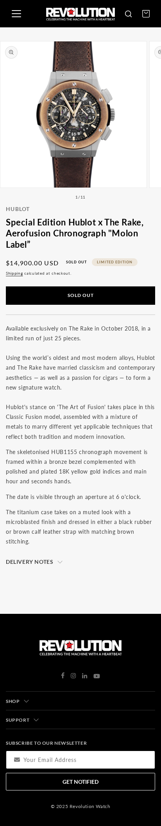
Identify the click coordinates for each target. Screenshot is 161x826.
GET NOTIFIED (80, 781)
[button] (128, 13)
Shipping (14, 273)
